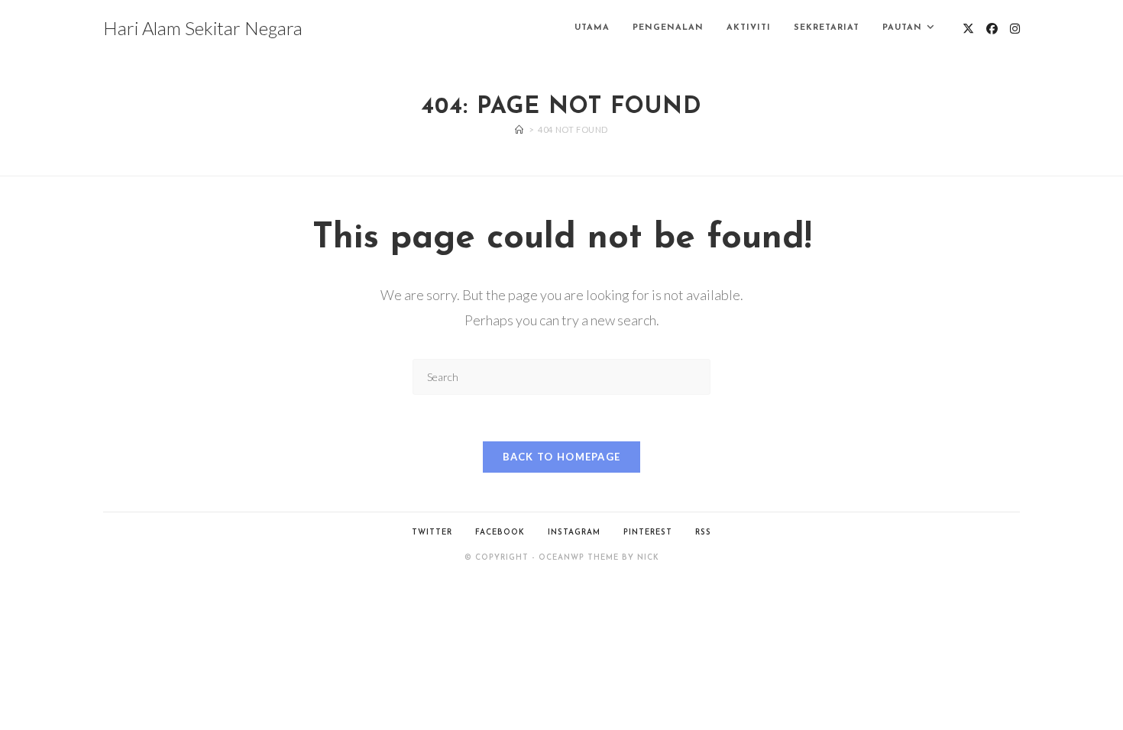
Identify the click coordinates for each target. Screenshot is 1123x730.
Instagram (574, 532)
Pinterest (647, 532)
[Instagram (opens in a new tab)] (1015, 28)
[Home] (519, 129)
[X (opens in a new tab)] (968, 28)
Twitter (432, 532)
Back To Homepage (562, 457)
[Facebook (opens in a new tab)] (992, 28)
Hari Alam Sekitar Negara (203, 28)
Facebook (500, 532)
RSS (703, 532)
